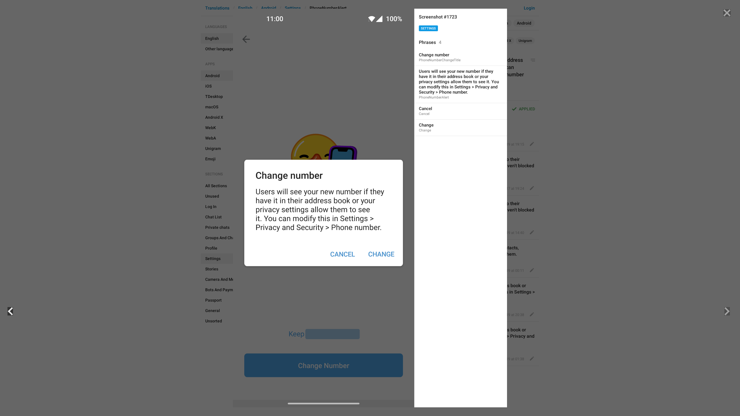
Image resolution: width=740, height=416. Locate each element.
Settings (428, 28)
